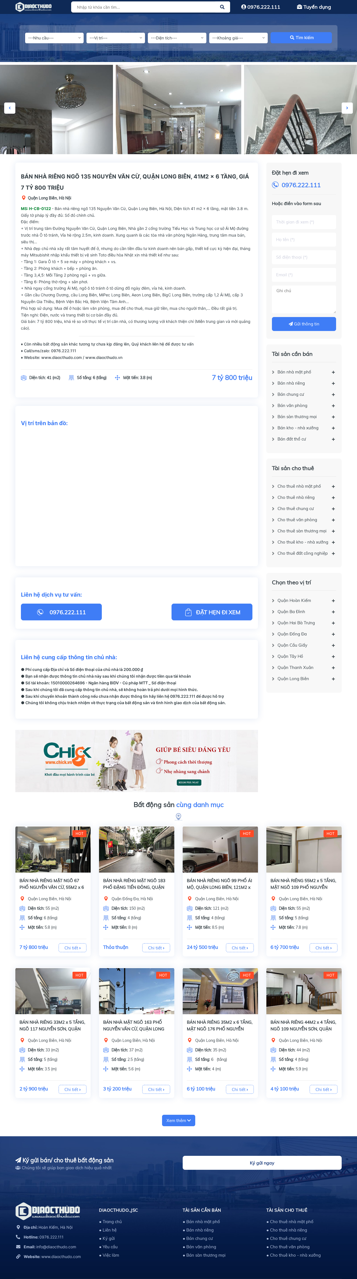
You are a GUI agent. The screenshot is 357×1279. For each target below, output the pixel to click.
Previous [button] (9, 108)
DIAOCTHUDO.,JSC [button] (118, 1210)
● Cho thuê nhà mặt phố (289, 1221)
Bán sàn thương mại (297, 416)
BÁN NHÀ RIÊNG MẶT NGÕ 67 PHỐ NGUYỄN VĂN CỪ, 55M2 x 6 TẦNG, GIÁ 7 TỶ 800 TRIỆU (52, 887)
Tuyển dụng (316, 7)
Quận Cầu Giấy (292, 645)
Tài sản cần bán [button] (202, 1210)
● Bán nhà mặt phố (201, 1221)
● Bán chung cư (198, 1238)
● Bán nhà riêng (198, 1230)
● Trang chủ (110, 1221)
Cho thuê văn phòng (297, 519)
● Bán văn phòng (199, 1246)
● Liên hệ (108, 1230)
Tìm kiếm (305, 37)
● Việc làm (109, 1255)
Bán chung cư (291, 394)
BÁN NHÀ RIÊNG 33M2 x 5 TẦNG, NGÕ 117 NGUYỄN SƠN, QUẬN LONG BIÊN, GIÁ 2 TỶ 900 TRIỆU (52, 1029)
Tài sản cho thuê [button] (286, 1210)
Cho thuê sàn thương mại (302, 530)
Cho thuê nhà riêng (296, 497)
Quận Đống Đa (292, 634)
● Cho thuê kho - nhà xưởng (293, 1255)
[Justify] (222, 7)
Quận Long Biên (293, 678)
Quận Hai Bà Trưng (296, 622)
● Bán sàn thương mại (204, 1255)
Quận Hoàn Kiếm (294, 600)
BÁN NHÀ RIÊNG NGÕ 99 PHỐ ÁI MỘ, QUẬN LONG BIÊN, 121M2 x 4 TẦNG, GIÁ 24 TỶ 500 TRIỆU (219, 887)
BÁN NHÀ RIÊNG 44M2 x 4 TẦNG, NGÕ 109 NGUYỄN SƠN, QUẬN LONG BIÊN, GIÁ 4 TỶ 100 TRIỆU (303, 1029)
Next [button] (347, 108)
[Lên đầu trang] (339, 1250)
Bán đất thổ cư (292, 439)
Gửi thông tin (306, 324)
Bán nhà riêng (291, 383)
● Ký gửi (107, 1238)
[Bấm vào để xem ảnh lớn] (178, 109)
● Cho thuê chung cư (286, 1238)
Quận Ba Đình (291, 611)
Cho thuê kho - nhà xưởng (303, 542)
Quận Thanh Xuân (295, 667)
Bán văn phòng (292, 405)
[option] (178, 109)
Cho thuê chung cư (296, 508)
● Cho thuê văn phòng (288, 1246)
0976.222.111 (263, 7)
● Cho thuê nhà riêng (286, 1230)
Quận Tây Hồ (290, 656)
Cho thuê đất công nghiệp (303, 553)
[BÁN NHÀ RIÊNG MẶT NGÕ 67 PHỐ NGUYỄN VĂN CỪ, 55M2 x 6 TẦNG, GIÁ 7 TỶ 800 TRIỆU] (53, 849)
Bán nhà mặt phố (294, 372)
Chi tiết (71, 948)
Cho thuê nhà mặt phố (299, 486)
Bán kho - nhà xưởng (298, 427)
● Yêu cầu (108, 1246)
